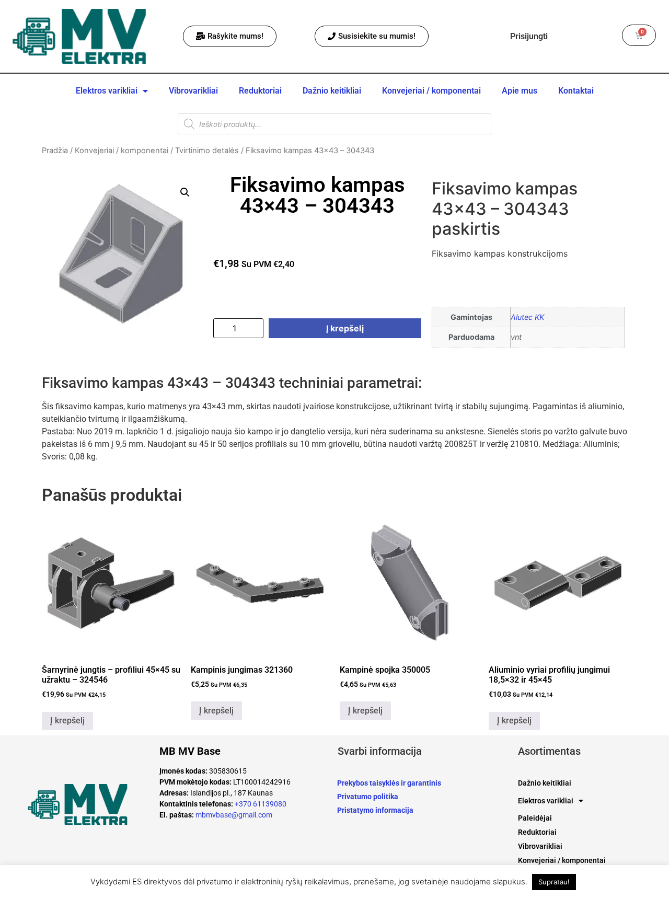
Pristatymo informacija (375, 810)
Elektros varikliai (106, 91)
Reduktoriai (260, 91)
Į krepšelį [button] (67, 720)
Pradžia (55, 150)
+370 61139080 (260, 804)
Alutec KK (527, 317)
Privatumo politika (367, 796)
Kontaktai (576, 91)
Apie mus (519, 91)
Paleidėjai (535, 818)
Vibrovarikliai (193, 91)
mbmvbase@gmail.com (233, 815)
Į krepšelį (345, 328)
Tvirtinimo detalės (207, 150)
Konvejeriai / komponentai (431, 91)
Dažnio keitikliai (332, 91)
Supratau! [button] (554, 882)
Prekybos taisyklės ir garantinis (389, 783)
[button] (185, 192)
